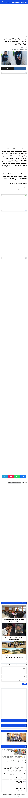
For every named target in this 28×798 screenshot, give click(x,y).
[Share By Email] (11, 476)
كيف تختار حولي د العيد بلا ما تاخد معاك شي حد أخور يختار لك (7, 757)
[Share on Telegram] (4, 476)
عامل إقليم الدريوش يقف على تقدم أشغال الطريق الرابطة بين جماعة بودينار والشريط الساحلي (14, 656)
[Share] (20, 68)
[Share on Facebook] (23, 476)
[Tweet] (7, 68)
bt (26, 46)
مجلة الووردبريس (12, 797)
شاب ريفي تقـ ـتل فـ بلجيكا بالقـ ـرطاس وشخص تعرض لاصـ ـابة (20, 768)
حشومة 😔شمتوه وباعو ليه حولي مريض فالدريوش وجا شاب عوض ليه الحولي (19, 757)
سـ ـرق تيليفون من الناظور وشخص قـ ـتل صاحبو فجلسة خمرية (20, 779)
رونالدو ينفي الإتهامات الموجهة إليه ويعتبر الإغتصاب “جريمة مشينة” (14, 638)
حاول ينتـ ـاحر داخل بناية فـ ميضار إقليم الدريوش (8, 767)
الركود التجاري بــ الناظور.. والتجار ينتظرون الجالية (20, 789)
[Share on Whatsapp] (17, 476)
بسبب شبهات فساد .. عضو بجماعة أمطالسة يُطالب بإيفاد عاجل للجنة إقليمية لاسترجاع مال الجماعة (7, 780)
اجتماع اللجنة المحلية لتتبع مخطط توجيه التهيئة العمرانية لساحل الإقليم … (14, 620)
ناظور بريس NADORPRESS (15, 2)
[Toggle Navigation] (26, 2)
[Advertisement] (14, 19)
